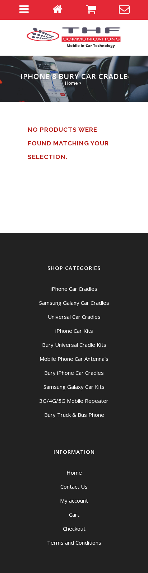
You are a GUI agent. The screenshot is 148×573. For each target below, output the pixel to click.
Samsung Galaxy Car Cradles (74, 302)
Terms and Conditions (74, 542)
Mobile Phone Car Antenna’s (74, 358)
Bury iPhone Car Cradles (74, 372)
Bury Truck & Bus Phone (74, 414)
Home (71, 83)
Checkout (74, 528)
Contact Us (74, 486)
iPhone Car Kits (74, 330)
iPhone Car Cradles (74, 288)
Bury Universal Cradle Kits (74, 344)
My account (74, 500)
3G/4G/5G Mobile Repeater (74, 400)
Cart (74, 514)
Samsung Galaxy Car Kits (74, 386)
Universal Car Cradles (74, 316)
